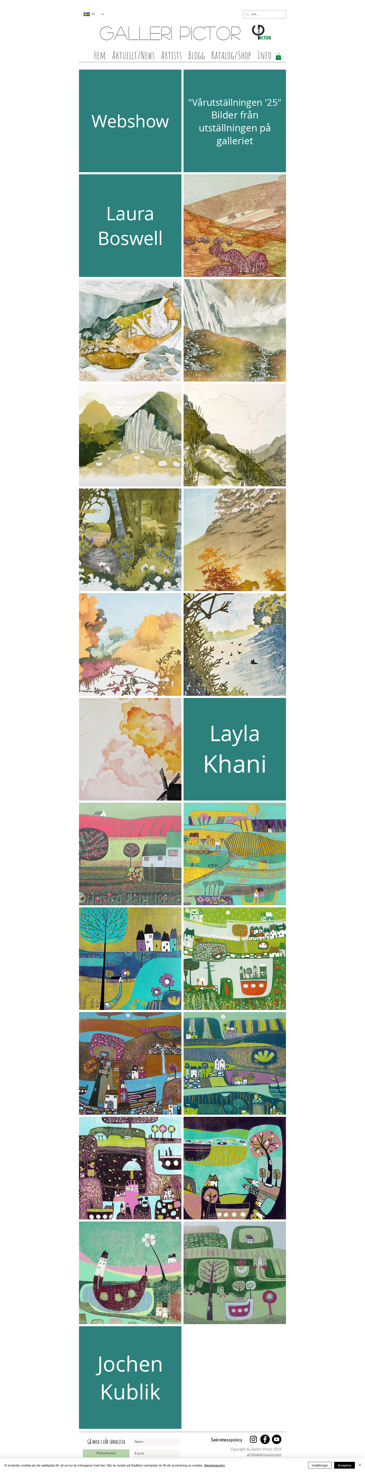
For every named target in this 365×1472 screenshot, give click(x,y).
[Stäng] (359, 1465)
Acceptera (344, 1465)
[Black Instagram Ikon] (253, 1439)
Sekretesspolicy (214, 1465)
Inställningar (320, 1465)
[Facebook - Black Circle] (265, 1439)
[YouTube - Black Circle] (276, 1439)
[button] (171, 56)
